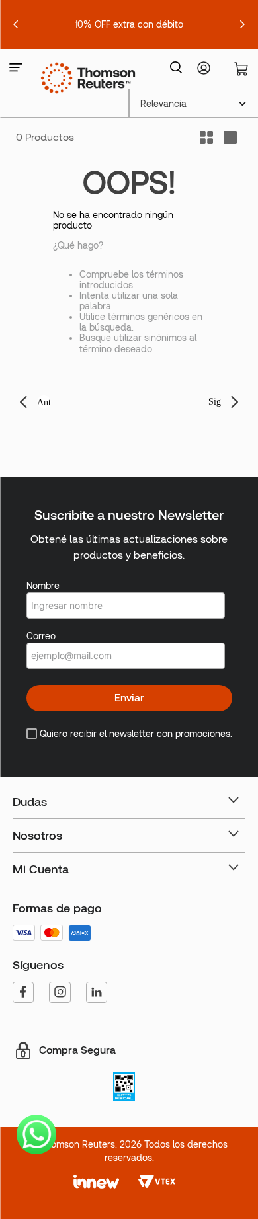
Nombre (43, 585)
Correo (41, 636)
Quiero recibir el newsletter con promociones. (136, 733)
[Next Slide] (242, 24)
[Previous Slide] (16, 24)
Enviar (129, 697)
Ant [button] (44, 402)
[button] (16, 68)
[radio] (230, 137)
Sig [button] (214, 402)
